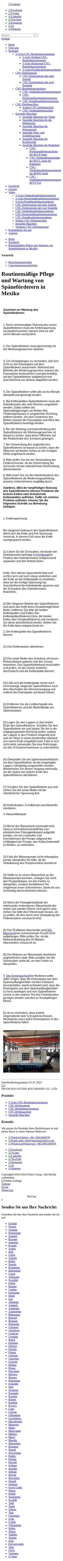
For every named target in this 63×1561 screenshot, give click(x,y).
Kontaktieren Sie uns (19, 229)
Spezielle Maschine (26, 113)
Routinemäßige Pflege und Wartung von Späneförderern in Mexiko (30, 247)
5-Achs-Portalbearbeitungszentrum (41, 69)
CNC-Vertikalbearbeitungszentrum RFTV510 (45, 179)
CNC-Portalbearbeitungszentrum (40, 101)
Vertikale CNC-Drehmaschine (32, 226)
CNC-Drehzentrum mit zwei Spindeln (36, 207)
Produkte (13, 50)
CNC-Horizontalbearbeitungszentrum (39, 96)
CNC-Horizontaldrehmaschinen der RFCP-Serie (43, 151)
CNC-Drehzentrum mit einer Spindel (35, 204)
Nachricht (13, 185)
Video (11, 192)
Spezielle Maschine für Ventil (38, 116)
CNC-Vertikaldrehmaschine (37, 110)
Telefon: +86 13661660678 (35, 1137)
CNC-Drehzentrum (26, 72)
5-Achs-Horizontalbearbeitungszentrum (37, 198)
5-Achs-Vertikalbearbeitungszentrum (35, 195)
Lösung (12, 189)
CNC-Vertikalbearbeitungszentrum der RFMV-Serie (45, 170)
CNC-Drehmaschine (26, 104)
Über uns (13, 47)
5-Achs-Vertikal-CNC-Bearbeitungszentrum (35, 59)
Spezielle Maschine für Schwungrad (35, 128)
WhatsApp (7, 1190)
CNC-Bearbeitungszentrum (30, 88)
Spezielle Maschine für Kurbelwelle (35, 140)
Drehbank (42, 554)
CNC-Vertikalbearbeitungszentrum (41, 91)
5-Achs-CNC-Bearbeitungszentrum (35, 54)
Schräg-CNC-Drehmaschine (38, 107)
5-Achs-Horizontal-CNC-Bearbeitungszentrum (36, 65)
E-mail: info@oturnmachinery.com (35, 1140)
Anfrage (13, 233)
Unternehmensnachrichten (22, 265)
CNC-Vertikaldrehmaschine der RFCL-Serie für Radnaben (44, 160)
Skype (4, 1187)
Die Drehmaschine (17, 975)
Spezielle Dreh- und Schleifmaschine (33, 134)
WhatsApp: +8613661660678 (39, 1143)
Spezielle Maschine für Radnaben (40, 145)
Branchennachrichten (20, 262)
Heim (11, 44)
